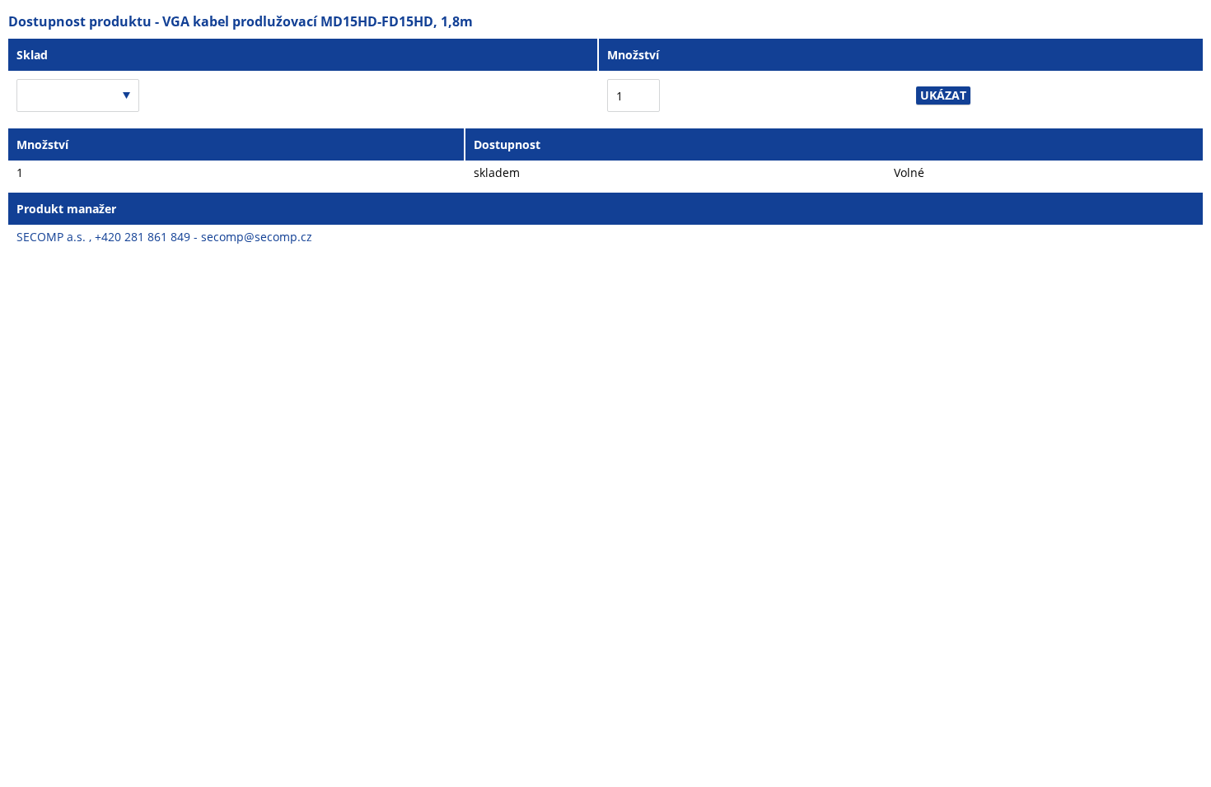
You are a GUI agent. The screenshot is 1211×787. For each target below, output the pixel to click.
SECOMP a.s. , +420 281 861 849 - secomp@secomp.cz (164, 236)
